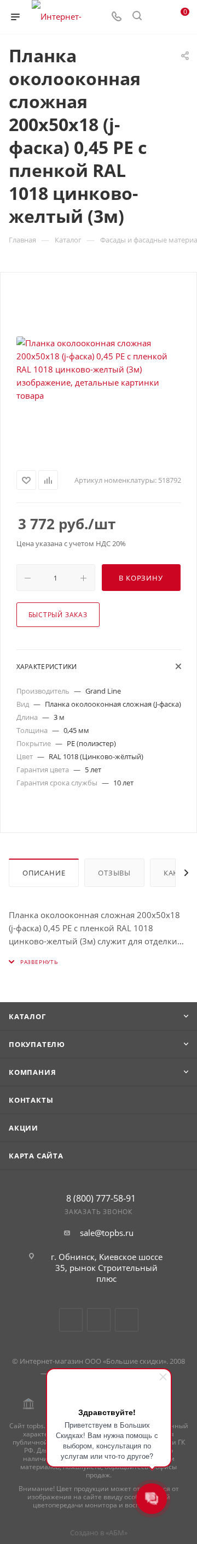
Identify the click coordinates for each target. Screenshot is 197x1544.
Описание (43, 873)
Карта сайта (36, 1156)
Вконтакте (71, 1320)
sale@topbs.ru (107, 1232)
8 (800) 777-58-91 (101, 1198)
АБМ (116, 1532)
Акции (23, 1128)
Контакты (31, 1100)
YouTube (99, 1320)
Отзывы (114, 873)
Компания (32, 1072)
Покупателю (37, 1044)
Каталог (27, 1016)
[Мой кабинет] (158, 16)
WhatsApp (126, 1320)
